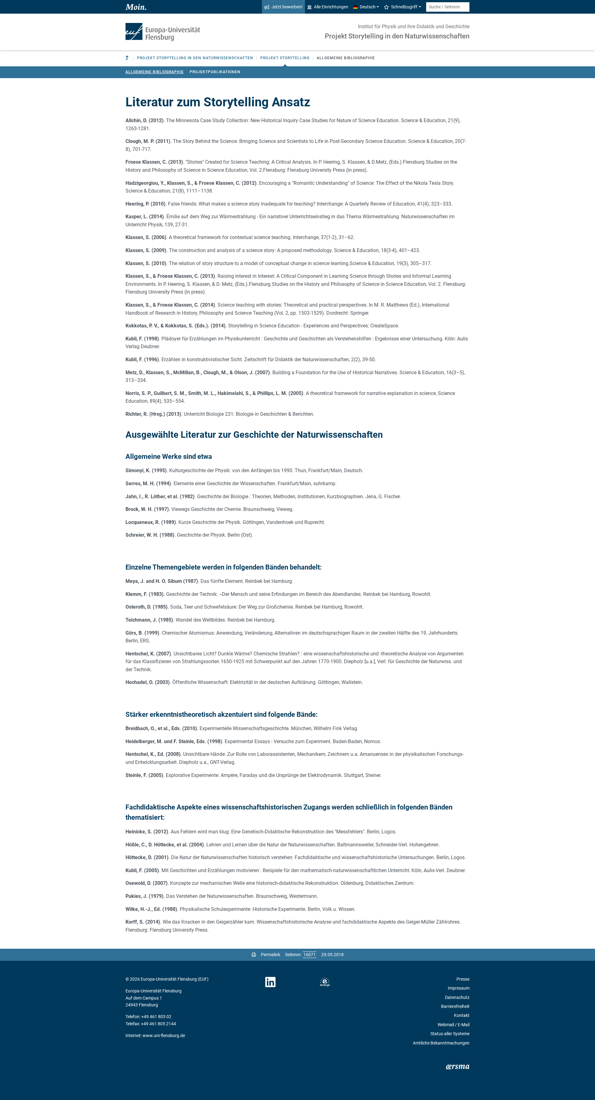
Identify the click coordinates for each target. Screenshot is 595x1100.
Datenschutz (457, 997)
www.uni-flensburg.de (164, 1035)
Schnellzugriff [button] (404, 6)
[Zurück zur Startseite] (163, 32)
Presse (462, 979)
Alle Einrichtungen (331, 6)
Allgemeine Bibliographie (155, 72)
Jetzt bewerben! (286, 6)
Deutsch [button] (368, 6)
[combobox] (447, 7)
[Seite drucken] (254, 954)
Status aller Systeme (449, 1033)
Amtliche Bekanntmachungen (441, 1042)
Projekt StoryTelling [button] (285, 58)
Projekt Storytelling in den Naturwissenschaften (397, 36)
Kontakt (461, 1015)
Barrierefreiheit (455, 1006)
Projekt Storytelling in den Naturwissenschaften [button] (195, 58)
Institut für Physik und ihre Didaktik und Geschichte (413, 26)
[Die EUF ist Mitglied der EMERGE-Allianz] (325, 982)
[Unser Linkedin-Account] (270, 982)
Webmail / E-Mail (453, 1024)
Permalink (270, 954)
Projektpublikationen (215, 72)
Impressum (458, 988)
